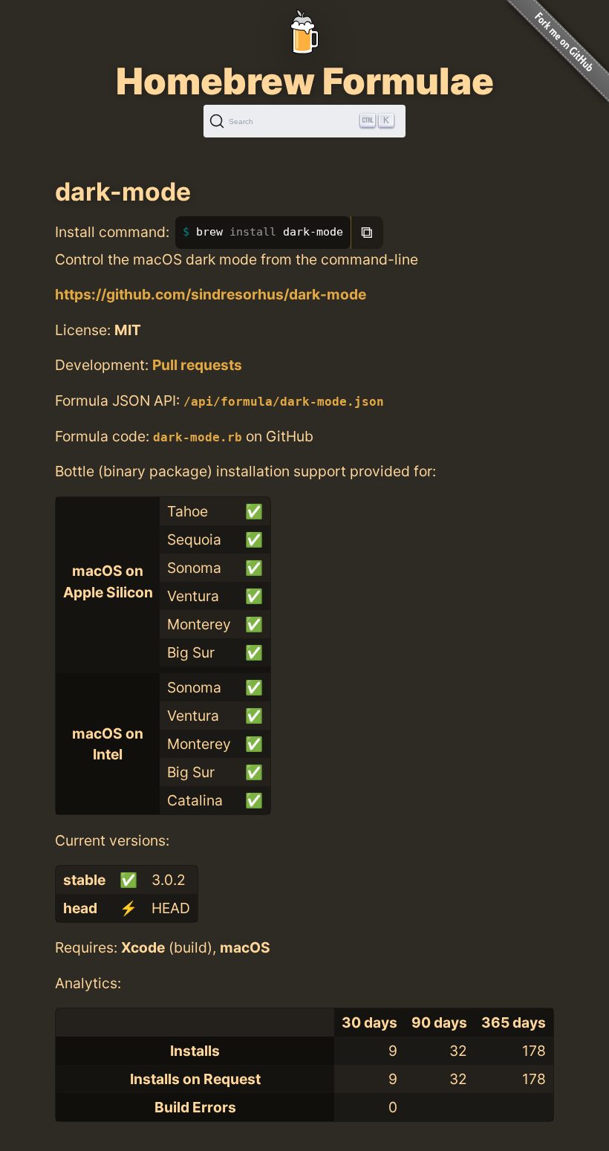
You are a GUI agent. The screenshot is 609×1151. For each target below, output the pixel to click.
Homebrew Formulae (305, 81)
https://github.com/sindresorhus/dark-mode (210, 294)
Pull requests (197, 365)
